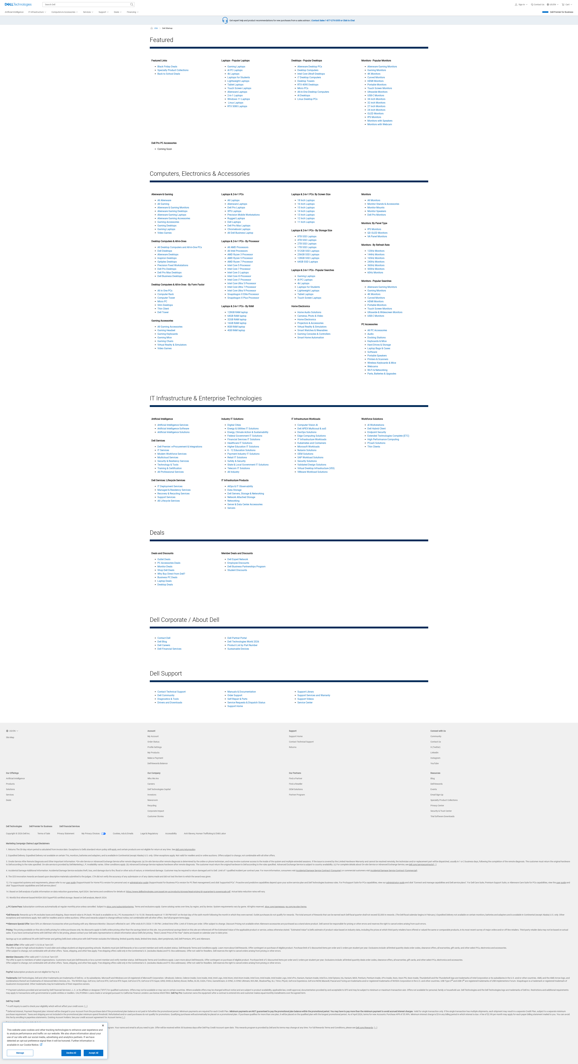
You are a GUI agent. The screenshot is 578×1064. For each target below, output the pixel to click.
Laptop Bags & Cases (378, 348)
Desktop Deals (165, 584)
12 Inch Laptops (306, 218)
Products (10, 784)
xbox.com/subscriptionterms (120, 906)
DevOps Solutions (306, 432)
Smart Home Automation (310, 337)
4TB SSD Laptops (306, 240)
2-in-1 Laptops (235, 95)
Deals (8, 800)
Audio (370, 333)
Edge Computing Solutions (311, 435)
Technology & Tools (167, 464)
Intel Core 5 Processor (238, 265)
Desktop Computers (307, 70)
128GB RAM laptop (237, 312)
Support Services (166, 497)
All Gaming (163, 204)
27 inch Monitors (376, 106)
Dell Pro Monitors (376, 214)
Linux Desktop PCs (307, 99)
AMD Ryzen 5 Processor (240, 258)
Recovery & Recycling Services (173, 493)
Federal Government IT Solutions (244, 435)
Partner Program (297, 794)
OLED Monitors (375, 113)
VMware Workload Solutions (312, 471)
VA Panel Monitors (377, 236)
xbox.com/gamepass (275, 906)
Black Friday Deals (167, 66)
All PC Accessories (377, 330)
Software (372, 352)
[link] (537, 4)
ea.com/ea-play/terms (296, 906)
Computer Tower (166, 297)
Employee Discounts (238, 562)
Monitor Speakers (376, 211)
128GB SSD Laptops (308, 258)
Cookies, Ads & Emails (123, 833)
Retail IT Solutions (237, 457)
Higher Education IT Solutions (243, 446)
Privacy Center (437, 805)
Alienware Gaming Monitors (382, 66)
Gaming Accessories (168, 222)
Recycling (152, 805)
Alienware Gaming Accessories (173, 218)
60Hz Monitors (375, 272)
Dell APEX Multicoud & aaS (311, 428)
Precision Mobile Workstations (243, 214)
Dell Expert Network (237, 559)
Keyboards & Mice (377, 341)
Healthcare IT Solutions (239, 443)
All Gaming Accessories (169, 326)
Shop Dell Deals (165, 570)
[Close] (103, 1025)
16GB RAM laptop (236, 323)
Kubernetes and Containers (311, 443)
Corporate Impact (156, 811)
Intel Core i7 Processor (239, 279)
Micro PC (162, 301)
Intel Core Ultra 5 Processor (241, 283)
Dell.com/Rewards (364, 1027)
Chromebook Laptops (238, 229)
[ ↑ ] (434, 864)
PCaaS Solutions (376, 443)
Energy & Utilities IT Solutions (243, 428)
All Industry (233, 471)
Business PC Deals (167, 577)
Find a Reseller (295, 784)
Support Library (305, 691)
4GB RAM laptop (236, 330)
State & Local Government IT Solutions (248, 464)
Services (10, 794)
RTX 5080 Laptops (237, 106)
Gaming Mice (164, 337)
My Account (153, 736)
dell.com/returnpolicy (185, 849)
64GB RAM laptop (236, 315)
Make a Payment (155, 758)
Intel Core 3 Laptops (238, 272)
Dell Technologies (14, 826)
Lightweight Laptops (238, 81)
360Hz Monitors (375, 265)
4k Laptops (233, 73)
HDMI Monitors (375, 81)
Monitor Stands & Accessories (383, 204)
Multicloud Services (167, 457)
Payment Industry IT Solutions (243, 453)
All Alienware (164, 200)
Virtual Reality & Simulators (171, 344)
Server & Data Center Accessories (245, 504)
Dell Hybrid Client (376, 428)
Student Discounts (237, 570)
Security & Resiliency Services (173, 461)
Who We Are (153, 778)
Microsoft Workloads (308, 446)
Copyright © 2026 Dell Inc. (18, 833)
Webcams (372, 366)
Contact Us (435, 742)
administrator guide (139, 882)
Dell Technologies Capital (159, 789)
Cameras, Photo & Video (310, 315)
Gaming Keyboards (167, 333)
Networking (233, 500)
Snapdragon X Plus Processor (243, 297)
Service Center (304, 702)
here (187, 918)
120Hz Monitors (375, 250)
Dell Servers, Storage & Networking (245, 493)
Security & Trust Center (441, 811)
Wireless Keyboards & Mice (381, 362)
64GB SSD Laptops (307, 261)
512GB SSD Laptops (308, 250)
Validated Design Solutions (311, 464)
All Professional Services (170, 471)
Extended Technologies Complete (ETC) (388, 435)
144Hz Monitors (375, 254)
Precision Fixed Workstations (172, 265)
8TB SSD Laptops (306, 236)
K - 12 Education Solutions (241, 450)
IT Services (163, 450)
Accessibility (171, 833)
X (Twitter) (435, 747)
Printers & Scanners (377, 359)
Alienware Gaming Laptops (171, 214)
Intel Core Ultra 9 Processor (241, 290)
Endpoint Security (376, 432)
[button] (522, 4)
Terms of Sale (43, 833)
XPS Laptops (234, 211)
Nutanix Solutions (306, 450)
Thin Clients (373, 446)
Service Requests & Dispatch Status (246, 702)
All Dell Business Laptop (240, 232)
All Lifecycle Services (168, 500)
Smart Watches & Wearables (312, 330)
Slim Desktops (165, 305)
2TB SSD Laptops (306, 243)
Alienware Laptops (237, 91)
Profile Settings (155, 747)
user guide (71, 882)
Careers (151, 784)
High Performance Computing (383, 439)
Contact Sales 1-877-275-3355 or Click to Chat (333, 20)
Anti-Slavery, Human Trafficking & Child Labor (205, 833)
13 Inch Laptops (306, 214)
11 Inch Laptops (306, 222)
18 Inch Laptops (306, 200)
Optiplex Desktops (167, 261)
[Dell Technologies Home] (18, 4)
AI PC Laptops (234, 70)
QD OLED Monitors (377, 232)
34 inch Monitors (376, 99)
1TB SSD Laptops (306, 247)
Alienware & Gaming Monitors (173, 207)
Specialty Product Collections (172, 70)
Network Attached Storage (241, 497)
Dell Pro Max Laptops (238, 225)
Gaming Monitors (376, 70)
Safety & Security (236, 461)
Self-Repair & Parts (237, 698)
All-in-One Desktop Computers (313, 91)
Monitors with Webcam (379, 124)
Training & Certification (169, 468)
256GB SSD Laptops (308, 254)
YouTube (434, 763)
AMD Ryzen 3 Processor (240, 254)
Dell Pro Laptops (236, 207)
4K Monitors (373, 73)
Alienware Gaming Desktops (172, 211)
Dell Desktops (164, 250)
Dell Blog (162, 641)
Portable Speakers (377, 355)
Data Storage (234, 490)
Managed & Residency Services (174, 490)
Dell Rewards (436, 784)
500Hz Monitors (375, 269)
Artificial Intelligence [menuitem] (14, 12)
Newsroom (153, 800)
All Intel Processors (237, 250)
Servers (231, 508)
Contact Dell (163, 638)
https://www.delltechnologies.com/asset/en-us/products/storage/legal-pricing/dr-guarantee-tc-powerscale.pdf (178, 891)
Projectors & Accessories (310, 323)
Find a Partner (295, 778)
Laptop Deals (164, 581)
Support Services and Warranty (313, 695)
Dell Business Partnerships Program (246, 566)
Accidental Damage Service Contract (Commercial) (393, 870)
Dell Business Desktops (169, 276)
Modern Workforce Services (171, 453)
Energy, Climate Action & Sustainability (247, 432)
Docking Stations (376, 337)
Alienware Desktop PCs (309, 66)
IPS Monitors (374, 117)
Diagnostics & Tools (168, 698)
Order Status (153, 742)
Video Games (164, 232)
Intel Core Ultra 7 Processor (241, 287)
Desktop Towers (305, 81)
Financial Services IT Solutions (243, 439)
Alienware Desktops (167, 254)
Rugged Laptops (236, 218)
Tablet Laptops (235, 84)
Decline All (71, 1053)
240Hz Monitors (375, 261)
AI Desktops (303, 95)
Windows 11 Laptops (238, 99)
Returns (292, 747)
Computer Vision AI (307, 425)
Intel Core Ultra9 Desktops (311, 73)
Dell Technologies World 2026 (243, 641)
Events (433, 789)
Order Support (234, 695)
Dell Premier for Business (561, 12)
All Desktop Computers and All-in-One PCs (179, 247)
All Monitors (373, 200)
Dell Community (165, 695)
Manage (20, 1053)
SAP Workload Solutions (310, 457)
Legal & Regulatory (149, 833)
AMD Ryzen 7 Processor (240, 261)
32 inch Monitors (376, 102)
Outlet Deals (163, 559)
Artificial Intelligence (15, 778)
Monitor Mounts (375, 207)
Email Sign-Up (436, 794)
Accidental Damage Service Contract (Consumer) (319, 870)
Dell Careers (163, 645)
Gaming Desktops (166, 225)
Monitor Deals (164, 566)
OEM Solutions (305, 453)
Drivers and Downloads (169, 702)
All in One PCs (164, 290)
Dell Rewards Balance (158, 763)
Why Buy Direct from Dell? (171, 573)
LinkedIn (434, 752)
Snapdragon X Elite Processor (243, 294)
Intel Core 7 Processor (238, 269)
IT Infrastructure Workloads (311, 439)
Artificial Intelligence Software (173, 428)
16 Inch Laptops (306, 204)
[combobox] (88, 4)
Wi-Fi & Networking (377, 370)
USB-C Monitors (375, 95)
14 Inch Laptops (306, 211)
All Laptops (233, 200)
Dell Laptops (234, 222)
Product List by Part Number (242, 645)
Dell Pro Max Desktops (169, 272)
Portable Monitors (376, 84)
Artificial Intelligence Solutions (173, 432)
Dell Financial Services (169, 648)
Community (435, 736)
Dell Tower (163, 312)
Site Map (10, 737)
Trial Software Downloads (442, 816)
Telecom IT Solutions (238, 468)
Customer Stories (156, 816)
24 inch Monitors (376, 109)
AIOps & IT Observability (240, 486)
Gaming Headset (166, 330)
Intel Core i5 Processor (239, 276)
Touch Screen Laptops (239, 88)
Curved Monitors (376, 77)
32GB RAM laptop (236, 319)
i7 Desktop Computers (309, 77)
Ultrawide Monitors (377, 91)
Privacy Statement (65, 833)
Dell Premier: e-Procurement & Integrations (179, 446)
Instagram (435, 758)
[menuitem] (37, 12)
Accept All (93, 1053)
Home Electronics (306, 319)
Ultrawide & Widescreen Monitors (384, 312)
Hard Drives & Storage (379, 344)
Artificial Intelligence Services (172, 425)
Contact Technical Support (171, 691)
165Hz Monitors (375, 258)
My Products (153, 752)
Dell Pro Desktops (166, 269)
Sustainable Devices (238, 648)
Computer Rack (165, 294)
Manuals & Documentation (241, 691)
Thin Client (163, 308)
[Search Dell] (132, 4)
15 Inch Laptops (306, 207)
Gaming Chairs (165, 341)
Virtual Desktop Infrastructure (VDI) (316, 468)
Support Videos (305, 698)
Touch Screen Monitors (379, 88)
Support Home (235, 706)
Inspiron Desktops (167, 258)
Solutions (10, 789)
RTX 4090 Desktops (307, 84)
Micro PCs (302, 88)
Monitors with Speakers (379, 120)
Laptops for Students (238, 77)
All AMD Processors (237, 247)
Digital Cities (234, 425)
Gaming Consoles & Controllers (313, 333)
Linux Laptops (235, 102)
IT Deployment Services (169, 486)
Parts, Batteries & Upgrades (381, 373)
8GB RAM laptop (236, 326)
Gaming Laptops (236, 66)
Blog (432, 778)
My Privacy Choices (91, 833)
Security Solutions (307, 461)
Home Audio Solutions (309, 312)
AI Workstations (375, 425)
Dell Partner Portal (237, 638)
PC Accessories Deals (168, 562)
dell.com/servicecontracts (421, 864)
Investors (152, 794)
